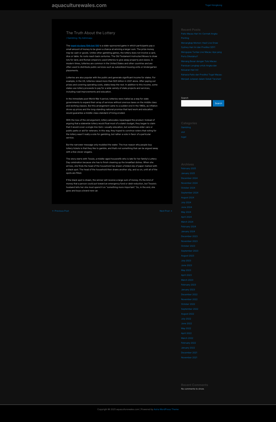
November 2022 (189, 299)
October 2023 (188, 246)
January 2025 (188, 173)
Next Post (166, 210)
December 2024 (189, 178)
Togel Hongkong (213, 5)
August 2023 (187, 255)
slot (183, 132)
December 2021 (189, 352)
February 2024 (188, 226)
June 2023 (186, 265)
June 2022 (186, 323)
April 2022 (186, 333)
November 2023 (189, 241)
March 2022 (187, 338)
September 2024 (189, 192)
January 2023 (188, 289)
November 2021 (189, 357)
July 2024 (186, 202)
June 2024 (186, 207)
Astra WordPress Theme (166, 409)
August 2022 (187, 313)
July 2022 (186, 318)
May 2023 (186, 270)
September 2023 (189, 250)
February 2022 (188, 342)
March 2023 (187, 280)
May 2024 (186, 212)
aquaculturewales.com (79, 5)
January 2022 (188, 347)
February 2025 (188, 168)
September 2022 (189, 309)
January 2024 (188, 231)
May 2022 (186, 328)
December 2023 (189, 236)
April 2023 (186, 275)
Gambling (72, 38)
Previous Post (60, 210)
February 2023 (188, 284)
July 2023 (186, 260)
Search (184, 97)
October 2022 (188, 304)
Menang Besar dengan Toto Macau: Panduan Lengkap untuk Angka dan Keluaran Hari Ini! (199, 65)
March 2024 (187, 221)
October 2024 (188, 187)
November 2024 (189, 183)
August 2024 (187, 197)
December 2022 (189, 294)
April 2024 (186, 217)
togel (183, 137)
